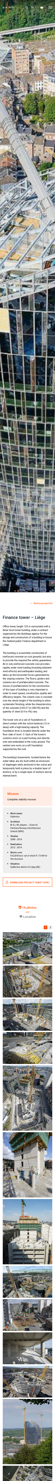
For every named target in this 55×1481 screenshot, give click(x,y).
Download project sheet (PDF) (30, 882)
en (32, 7)
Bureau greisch (11, 7)
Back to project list (42, 603)
